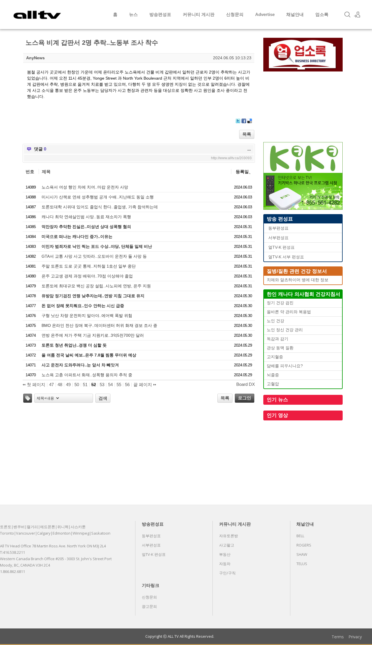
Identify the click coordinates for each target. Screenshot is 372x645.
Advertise (265, 14)
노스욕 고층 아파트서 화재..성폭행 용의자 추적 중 (87, 374)
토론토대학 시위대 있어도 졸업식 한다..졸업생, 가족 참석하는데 (100, 207)
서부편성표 (278, 238)
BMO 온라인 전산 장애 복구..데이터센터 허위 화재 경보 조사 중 (99, 325)
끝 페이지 (143, 385)
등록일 (242, 171)
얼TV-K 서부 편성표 (286, 257)
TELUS (301, 563)
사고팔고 (226, 545)
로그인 (244, 397)
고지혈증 (275, 357)
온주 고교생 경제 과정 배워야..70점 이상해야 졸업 (87, 276)
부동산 (224, 554)
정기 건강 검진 (280, 303)
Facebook (244, 121)
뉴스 (133, 14)
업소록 (321, 14)
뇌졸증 (273, 375)
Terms (338, 636)
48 (60, 385)
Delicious (249, 121)
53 (102, 385)
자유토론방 (228, 535)
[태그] (28, 398)
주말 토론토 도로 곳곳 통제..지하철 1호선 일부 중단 (89, 266)
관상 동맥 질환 (280, 348)
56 (127, 385)
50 (76, 385)
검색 (103, 398)
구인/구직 (227, 573)
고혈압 (273, 384)
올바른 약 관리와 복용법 (289, 312)
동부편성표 (278, 228)
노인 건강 (275, 321)
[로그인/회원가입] (357, 14)
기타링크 (150, 585)
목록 (246, 134)
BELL (300, 535)
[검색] (347, 14)
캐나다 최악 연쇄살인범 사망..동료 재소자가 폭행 (86, 216)
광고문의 (149, 606)
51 (85, 385)
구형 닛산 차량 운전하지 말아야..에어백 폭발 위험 (87, 315)
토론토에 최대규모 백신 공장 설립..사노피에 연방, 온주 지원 (96, 286)
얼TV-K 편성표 (281, 247)
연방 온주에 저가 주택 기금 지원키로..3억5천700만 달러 (93, 335)
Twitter (238, 121)
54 (110, 385)
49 (68, 385)
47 (51, 385)
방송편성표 (160, 14)
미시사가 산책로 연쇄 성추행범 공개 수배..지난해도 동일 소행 (98, 197)
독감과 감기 (277, 339)
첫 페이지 (35, 385)
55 (119, 385)
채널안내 (295, 14)
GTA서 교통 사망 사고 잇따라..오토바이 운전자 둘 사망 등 (94, 256)
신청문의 (235, 14)
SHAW (301, 554)
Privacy (355, 636)
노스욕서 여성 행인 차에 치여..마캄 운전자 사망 (85, 187)
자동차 (224, 563)
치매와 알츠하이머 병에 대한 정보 (297, 280)
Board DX (245, 384)
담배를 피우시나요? (285, 366)
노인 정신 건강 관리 (285, 330)
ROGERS (303, 545)
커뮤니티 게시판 (198, 14)
